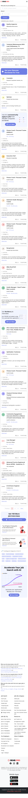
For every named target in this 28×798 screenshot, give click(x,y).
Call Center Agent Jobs (6, 668)
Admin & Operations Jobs (7, 679)
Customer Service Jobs (16, 677)
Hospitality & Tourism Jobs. (7, 681)
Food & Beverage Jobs (6, 677)
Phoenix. (3, 690)
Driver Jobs (20, 668)
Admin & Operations (6, 556)
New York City (4, 689)
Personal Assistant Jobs (7, 670)
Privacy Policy (10, 791)
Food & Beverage (10, 554)
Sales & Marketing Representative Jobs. (9, 672)
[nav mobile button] (26, 1)
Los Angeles (10, 689)
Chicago (16, 689)
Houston (21, 689)
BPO (3, 561)
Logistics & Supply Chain (11, 558)
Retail (3, 554)
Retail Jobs (19, 676)
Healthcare (8, 561)
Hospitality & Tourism (17, 556)
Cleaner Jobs (14, 668)
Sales (3, 558)
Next (22, 508)
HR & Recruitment (22, 561)
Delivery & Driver (22, 558)
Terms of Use (17, 791)
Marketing (14, 561)
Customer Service (19, 554)
